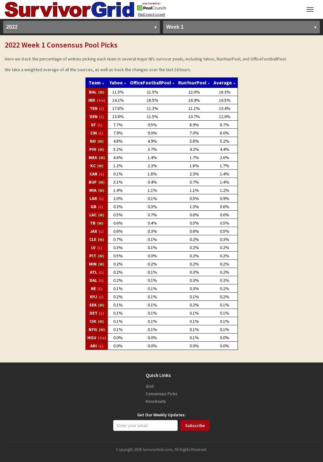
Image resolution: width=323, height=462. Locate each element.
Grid (150, 386)
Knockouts (156, 401)
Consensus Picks (162, 393)
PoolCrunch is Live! (151, 14)
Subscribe (195, 425)
